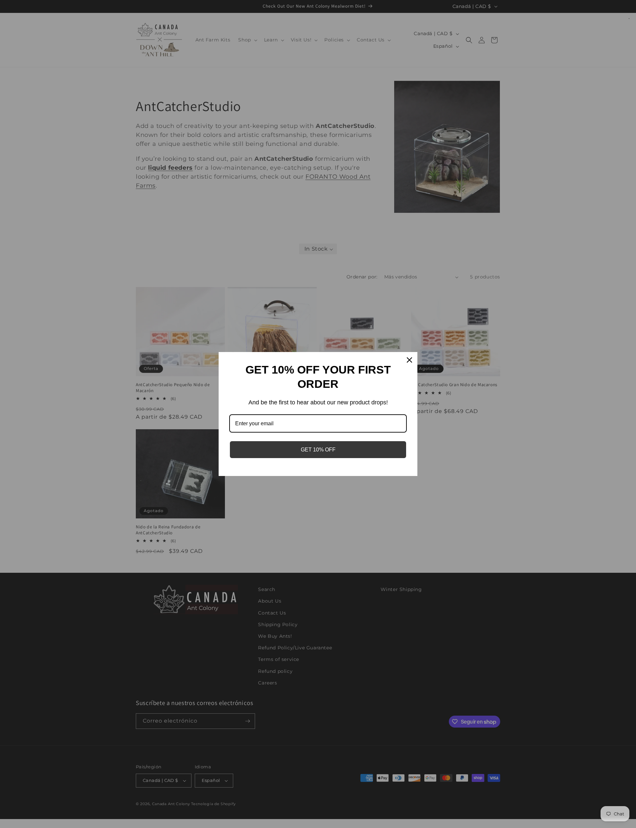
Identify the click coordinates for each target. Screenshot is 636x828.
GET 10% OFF (318, 449)
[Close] (409, 360)
